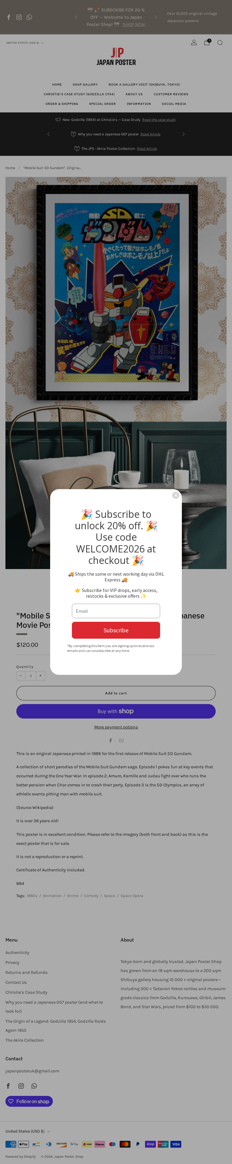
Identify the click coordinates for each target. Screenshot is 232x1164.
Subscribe (116, 630)
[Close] (175, 495)
